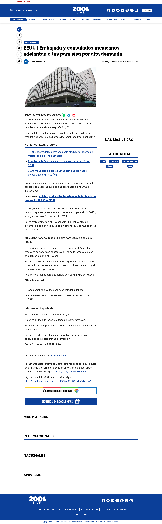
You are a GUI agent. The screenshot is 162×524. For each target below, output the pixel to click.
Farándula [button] (74, 20)
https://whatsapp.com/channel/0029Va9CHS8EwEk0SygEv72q (59, 381)
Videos (147, 20)
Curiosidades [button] (112, 20)
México (109, 166)
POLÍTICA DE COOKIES (89, 509)
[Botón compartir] (19, 29)
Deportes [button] (85, 20)
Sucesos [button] (124, 20)
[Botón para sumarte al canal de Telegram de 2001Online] (69, 115)
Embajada (114, 162)
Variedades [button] (97, 20)
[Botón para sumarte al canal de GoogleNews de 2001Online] (61, 401)
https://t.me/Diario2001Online (71, 371)
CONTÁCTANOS (81, 515)
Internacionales (31, 42)
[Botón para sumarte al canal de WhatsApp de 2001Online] (64, 115)
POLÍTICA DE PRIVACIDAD (68, 509)
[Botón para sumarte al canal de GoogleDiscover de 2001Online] (61, 390)
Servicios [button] (62, 20)
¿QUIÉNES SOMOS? (119, 509)
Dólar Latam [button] (136, 20)
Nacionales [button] (33, 20)
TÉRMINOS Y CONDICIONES (45, 509)
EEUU (103, 162)
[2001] (81, 10)
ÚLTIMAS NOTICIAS (18, 20)
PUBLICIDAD (105, 509)
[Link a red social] (103, 500)
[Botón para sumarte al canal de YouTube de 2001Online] (74, 115)
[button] (19, 35)
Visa (130, 166)
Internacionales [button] (48, 20)
